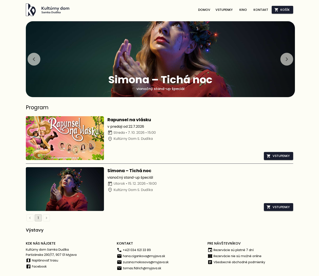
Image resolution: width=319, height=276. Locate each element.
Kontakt (260, 10)
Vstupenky (224, 10)
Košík (285, 10)
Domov (204, 10)
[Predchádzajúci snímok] (34, 59)
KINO (243, 10)
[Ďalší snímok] (286, 59)
